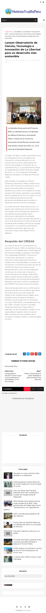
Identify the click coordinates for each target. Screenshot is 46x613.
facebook (40, 389)
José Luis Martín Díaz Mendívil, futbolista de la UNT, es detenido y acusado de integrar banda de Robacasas (26, 494)
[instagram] (17, 607)
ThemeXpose (27, 610)
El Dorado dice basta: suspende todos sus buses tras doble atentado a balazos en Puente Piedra (27, 542)
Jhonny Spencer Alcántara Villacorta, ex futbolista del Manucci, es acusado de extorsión (27, 525)
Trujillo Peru (9, 31)
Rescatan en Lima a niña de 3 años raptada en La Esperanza (26, 474)
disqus (33, 389)
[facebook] (40, 2)
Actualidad (17, 31)
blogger (27, 389)
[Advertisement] (23, 79)
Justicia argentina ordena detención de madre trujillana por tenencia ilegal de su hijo (27, 484)
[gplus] (21, 607)
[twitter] (43, 2)
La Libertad (26, 31)
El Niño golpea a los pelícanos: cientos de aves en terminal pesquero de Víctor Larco (27, 550)
